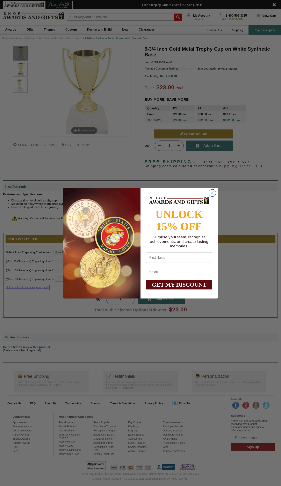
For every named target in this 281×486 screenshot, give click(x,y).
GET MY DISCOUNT (179, 284)
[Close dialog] (212, 193)
